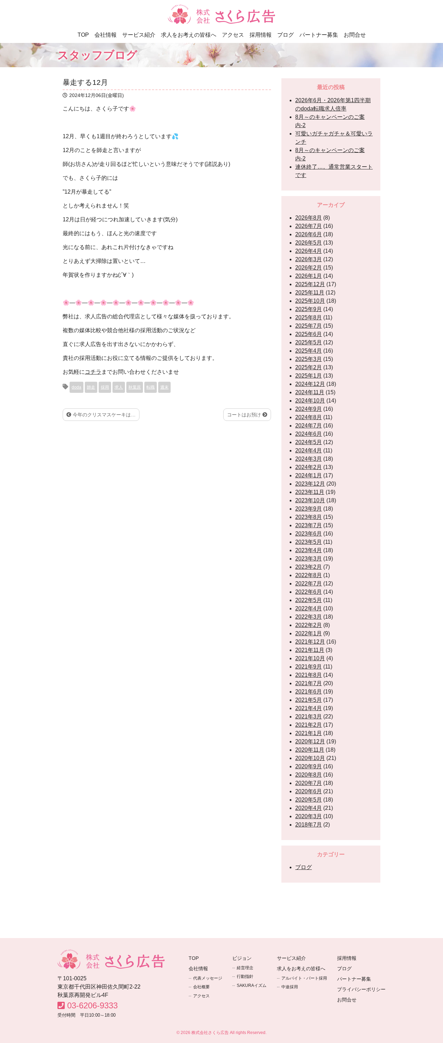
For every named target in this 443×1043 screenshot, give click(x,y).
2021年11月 (309, 650)
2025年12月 (310, 284)
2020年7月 (308, 783)
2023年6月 (308, 534)
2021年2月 (308, 725)
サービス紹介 (138, 35)
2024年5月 (308, 442)
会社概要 (201, 987)
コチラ (93, 372)
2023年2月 (308, 567)
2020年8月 (308, 775)
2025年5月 (308, 342)
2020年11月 (309, 750)
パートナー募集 (318, 35)
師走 (91, 387)
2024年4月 (308, 450)
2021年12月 (310, 642)
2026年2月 (308, 268)
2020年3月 (308, 816)
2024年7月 (308, 425)
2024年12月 (310, 384)
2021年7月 (308, 683)
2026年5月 (308, 243)
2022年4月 (308, 608)
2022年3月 (308, 617)
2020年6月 (308, 791)
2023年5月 (308, 542)
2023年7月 (308, 525)
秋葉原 (134, 387)
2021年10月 (310, 658)
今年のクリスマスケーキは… (103, 414)
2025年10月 (310, 301)
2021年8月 (308, 675)
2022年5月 (308, 600)
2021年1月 (308, 733)
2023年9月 (308, 509)
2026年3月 (308, 259)
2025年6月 (308, 334)
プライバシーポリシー (361, 989)
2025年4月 (308, 351)
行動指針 (245, 976)
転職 (150, 387)
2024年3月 (308, 459)
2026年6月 (308, 234)
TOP (83, 35)
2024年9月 (308, 409)
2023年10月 (310, 500)
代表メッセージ (207, 978)
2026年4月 (308, 251)
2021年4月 (308, 708)
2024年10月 (310, 401)
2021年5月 (308, 700)
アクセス (233, 35)
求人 (119, 387)
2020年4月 (308, 808)
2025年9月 (308, 309)
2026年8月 (308, 218)
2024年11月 (309, 392)
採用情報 (261, 35)
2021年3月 (308, 716)
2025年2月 (308, 367)
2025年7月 (308, 326)
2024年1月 (308, 475)
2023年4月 (308, 550)
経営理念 (245, 968)
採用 (105, 387)
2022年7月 (308, 583)
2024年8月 (308, 417)
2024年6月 (308, 434)
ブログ (285, 35)
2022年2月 (308, 625)
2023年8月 (308, 517)
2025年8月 (308, 317)
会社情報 (105, 35)
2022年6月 (308, 592)
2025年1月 (308, 376)
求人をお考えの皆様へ (188, 35)
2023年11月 (309, 492)
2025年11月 (309, 292)
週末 (164, 387)
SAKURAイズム (251, 985)
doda (76, 387)
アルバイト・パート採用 (304, 978)
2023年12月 (310, 484)
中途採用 (289, 987)
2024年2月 (308, 467)
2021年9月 (308, 667)
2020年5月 (308, 800)
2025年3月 (308, 359)
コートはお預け (244, 414)
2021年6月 (308, 692)
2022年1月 (308, 633)
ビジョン (242, 958)
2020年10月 (310, 758)
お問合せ (355, 35)
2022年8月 (308, 575)
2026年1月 (308, 276)
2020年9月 (308, 766)
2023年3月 (308, 559)
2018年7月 (308, 825)
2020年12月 (310, 741)
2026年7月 (308, 226)
